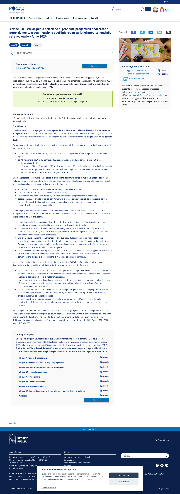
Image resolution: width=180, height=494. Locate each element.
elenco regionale (19, 468)
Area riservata (163, 439)
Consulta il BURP (136, 78)
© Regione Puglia (163, 488)
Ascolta (106, 357)
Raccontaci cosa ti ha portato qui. (62, 98)
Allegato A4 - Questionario (29, 377)
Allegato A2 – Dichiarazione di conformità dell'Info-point (42, 367)
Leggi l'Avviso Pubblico (136, 70)
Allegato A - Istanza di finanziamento (33, 358)
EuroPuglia (68, 465)
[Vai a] (17, 9)
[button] (166, 2)
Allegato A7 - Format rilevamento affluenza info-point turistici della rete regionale (52, 391)
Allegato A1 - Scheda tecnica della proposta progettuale (41, 362)
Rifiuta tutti (124, 482)
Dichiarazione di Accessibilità (21, 488)
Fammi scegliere (49, 487)
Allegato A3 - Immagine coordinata (33, 372)
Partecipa (94, 65)
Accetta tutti (124, 475)
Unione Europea (70, 459)
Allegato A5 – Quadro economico (32, 381)
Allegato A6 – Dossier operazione (32, 386)
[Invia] (140, 10)
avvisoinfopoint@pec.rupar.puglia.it (48, 345)
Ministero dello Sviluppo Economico (77, 462)
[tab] (62, 53)
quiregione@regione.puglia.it (26, 465)
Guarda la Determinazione (137, 73)
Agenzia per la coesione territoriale (77, 457)
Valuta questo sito (90, 429)
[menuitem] (17, 18)
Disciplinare (23, 396)
